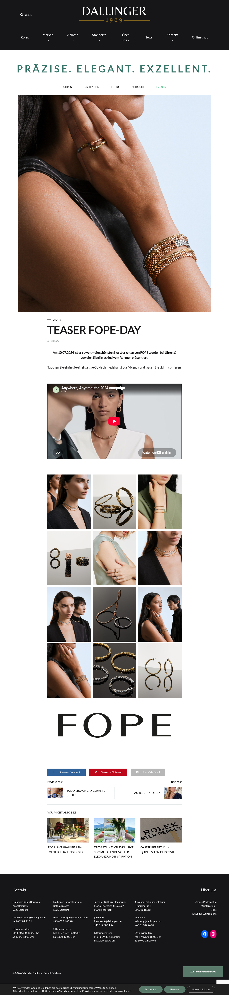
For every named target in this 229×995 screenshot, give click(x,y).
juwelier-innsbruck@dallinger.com (108, 919)
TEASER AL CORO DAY (145, 792)
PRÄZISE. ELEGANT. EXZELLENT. (114, 68)
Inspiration (91, 87)
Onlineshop (200, 37)
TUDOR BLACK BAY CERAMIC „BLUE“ (86, 793)
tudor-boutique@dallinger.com (70, 917)
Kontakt (172, 35)
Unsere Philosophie (205, 901)
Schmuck (138, 87)
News (149, 37)
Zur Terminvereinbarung (203, 971)
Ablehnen (174, 989)
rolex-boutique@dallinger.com (29, 917)
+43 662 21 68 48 (63, 921)
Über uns (125, 37)
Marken (48, 35)
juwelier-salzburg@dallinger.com (148, 919)
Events (161, 87)
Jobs (213, 909)
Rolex (25, 37)
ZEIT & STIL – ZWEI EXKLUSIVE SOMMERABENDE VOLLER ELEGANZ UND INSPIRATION (113, 852)
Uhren (67, 87)
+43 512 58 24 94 (103, 925)
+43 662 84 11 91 (22, 921)
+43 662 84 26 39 (144, 925)
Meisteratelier (208, 905)
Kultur (115, 87)
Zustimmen (151, 989)
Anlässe (72, 35)
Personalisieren (201, 989)
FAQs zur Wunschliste (204, 913)
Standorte (99, 35)
